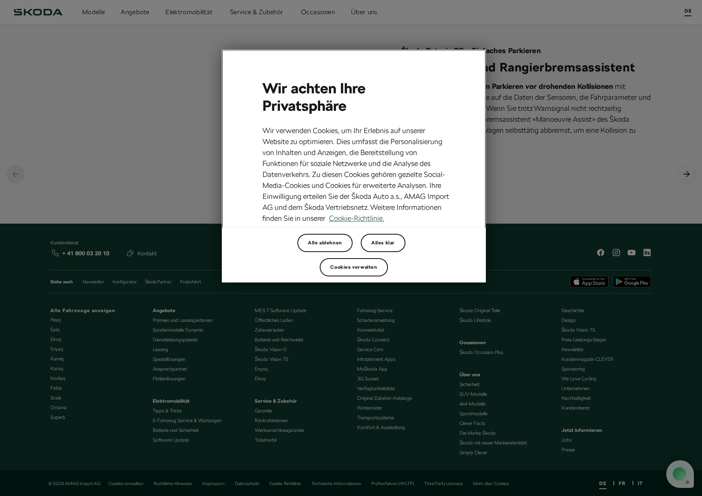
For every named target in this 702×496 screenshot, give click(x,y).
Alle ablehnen (325, 243)
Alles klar (383, 243)
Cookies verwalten (353, 267)
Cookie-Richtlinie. (356, 218)
